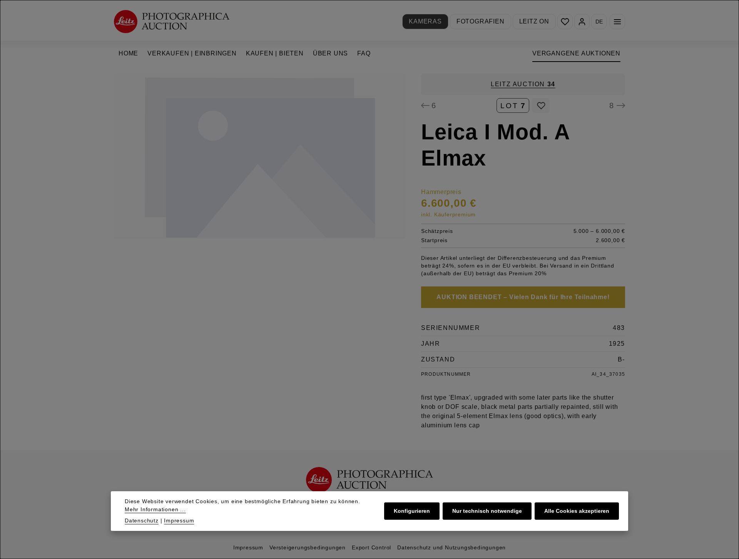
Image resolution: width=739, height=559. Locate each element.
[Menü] (617, 21)
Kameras (425, 21)
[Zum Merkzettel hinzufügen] (541, 105)
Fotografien (480, 21)
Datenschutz (142, 520)
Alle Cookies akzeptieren (576, 511)
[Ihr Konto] (582, 21)
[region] (259, 156)
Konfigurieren (412, 511)
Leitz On (534, 21)
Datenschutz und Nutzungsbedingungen (451, 547)
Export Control (371, 547)
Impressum (248, 547)
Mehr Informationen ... (155, 509)
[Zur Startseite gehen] (171, 21)
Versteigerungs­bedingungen (307, 547)
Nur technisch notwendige (487, 511)
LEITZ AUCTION (523, 84)
